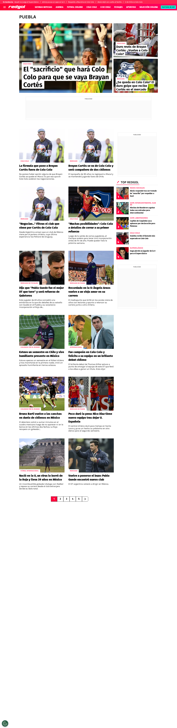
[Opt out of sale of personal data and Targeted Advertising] (5, 723)
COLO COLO (91, 7)
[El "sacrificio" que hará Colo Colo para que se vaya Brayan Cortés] (65, 58)
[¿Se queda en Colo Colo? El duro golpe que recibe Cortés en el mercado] (136, 76)
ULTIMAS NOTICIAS (43, 7)
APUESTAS (131, 7)
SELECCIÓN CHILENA (148, 7)
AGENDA (59, 7)
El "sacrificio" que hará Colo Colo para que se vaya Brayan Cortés (66, 77)
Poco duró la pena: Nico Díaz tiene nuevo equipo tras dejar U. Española (90, 417)
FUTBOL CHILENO (75, 7)
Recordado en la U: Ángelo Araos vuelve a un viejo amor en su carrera (89, 291)
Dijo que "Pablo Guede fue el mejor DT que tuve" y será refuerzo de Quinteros (41, 291)
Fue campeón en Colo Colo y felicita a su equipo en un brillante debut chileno (90, 356)
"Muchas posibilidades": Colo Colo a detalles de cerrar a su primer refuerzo (90, 227)
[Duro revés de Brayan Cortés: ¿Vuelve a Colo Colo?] (136, 40)
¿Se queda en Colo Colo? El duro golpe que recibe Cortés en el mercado (135, 85)
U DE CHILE (105, 7)
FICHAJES (118, 7)
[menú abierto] (4, 7)
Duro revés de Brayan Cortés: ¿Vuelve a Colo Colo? (132, 50)
